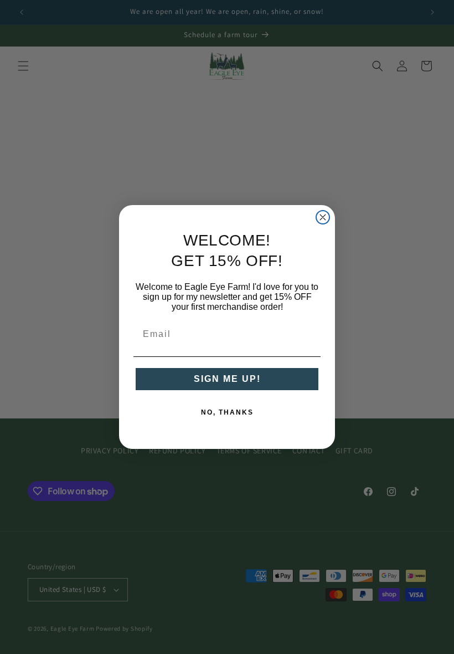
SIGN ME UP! (227, 379)
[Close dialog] (322, 217)
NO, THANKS (227, 412)
